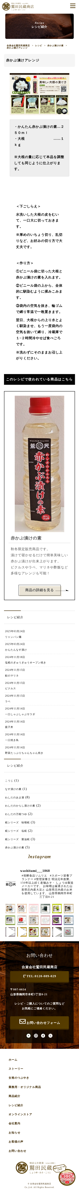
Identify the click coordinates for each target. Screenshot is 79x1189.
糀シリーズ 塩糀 (16, 830)
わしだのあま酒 (14, 797)
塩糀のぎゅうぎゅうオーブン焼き (25, 662)
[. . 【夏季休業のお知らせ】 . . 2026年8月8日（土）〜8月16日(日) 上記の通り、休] (33, 908)
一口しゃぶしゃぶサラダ (20, 714)
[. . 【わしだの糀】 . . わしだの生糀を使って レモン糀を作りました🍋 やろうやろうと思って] (22, 932)
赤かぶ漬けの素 (14, 847)
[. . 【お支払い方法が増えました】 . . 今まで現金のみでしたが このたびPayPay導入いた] (22, 920)
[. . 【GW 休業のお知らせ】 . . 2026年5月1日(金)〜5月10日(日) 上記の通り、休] (45, 920)
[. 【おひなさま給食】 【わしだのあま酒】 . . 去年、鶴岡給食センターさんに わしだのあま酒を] (57, 932)
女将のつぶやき (19, 1077)
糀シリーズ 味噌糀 (17, 822)
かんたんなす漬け (16, 649)
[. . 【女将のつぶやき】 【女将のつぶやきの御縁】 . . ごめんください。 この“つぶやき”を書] (45, 908)
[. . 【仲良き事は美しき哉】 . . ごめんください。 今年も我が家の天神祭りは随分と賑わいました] (68, 908)
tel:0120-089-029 (41, 976)
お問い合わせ (17, 1150)
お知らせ (14, 1132)
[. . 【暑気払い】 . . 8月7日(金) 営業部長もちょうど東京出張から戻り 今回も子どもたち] (10, 908)
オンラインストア (20, 1114)
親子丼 (9, 727)
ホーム (13, 1059)
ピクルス (10, 688)
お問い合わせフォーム (43, 1022)
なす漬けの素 (13, 789)
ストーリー (16, 1068)
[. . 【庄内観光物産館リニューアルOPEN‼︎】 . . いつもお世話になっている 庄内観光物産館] (68, 920)
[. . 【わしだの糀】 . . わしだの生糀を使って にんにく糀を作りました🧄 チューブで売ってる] (10, 932)
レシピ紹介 (16, 1105)
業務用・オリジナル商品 (25, 1087)
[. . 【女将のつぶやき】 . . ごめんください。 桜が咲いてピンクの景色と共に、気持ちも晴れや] (57, 920)
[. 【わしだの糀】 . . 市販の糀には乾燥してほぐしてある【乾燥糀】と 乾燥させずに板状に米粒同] (68, 932)
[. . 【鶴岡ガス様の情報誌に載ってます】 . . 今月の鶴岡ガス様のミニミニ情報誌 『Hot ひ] (10, 920)
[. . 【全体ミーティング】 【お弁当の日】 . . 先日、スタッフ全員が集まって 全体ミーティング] (57, 908)
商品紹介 (14, 1096)
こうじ (9, 780)
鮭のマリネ (12, 675)
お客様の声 (16, 1141)
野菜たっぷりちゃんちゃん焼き (24, 752)
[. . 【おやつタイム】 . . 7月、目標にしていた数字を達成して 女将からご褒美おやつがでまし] (22, 908)
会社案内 (14, 1123)
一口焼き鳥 (12, 740)
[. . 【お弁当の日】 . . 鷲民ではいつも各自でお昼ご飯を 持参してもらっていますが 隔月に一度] (33, 932)
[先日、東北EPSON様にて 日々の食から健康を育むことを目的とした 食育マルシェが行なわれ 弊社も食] (33, 920)
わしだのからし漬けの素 (20, 805)
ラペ (8, 701)
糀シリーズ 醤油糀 (17, 839)
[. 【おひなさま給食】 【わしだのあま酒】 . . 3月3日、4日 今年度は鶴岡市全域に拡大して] (45, 932)
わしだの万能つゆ (16, 814)
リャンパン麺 (13, 636)
